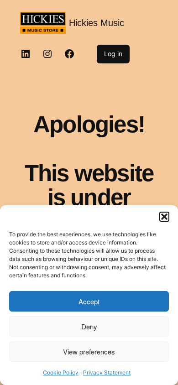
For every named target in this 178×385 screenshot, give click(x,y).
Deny (89, 326)
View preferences (89, 351)
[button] (164, 216)
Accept (89, 301)
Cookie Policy (61, 372)
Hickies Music (96, 23)
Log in (113, 53)
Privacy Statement (107, 372)
